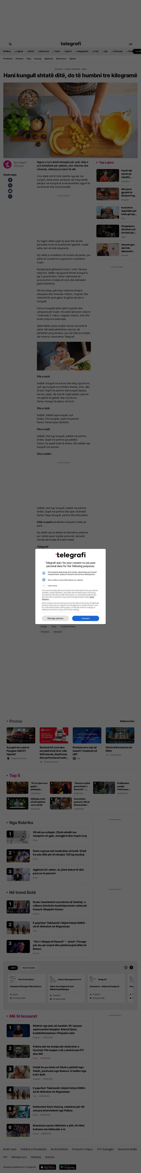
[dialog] (70, 586)
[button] (70, 586)
